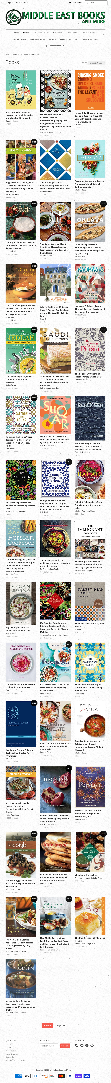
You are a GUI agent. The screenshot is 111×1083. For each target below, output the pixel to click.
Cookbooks (72, 33)
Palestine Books (41, 33)
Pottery (52, 39)
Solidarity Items (37, 39)
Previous (47, 1026)
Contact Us (10, 1057)
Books (26, 33)
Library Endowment (13, 1054)
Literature (57, 33)
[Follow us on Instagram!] (92, 1046)
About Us (9, 1048)
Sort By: (84, 62)
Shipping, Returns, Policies (15, 1060)
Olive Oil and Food (69, 39)
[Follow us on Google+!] (87, 1046)
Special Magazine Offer (55, 46)
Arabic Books (19, 39)
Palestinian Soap (90, 39)
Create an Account (21, 2)
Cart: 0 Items (77, 2)
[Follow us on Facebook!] (77, 1046)
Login (9, 2)
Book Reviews (11, 1051)
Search (8, 1045)
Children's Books (90, 33)
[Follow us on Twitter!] (82, 1046)
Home (16, 33)
